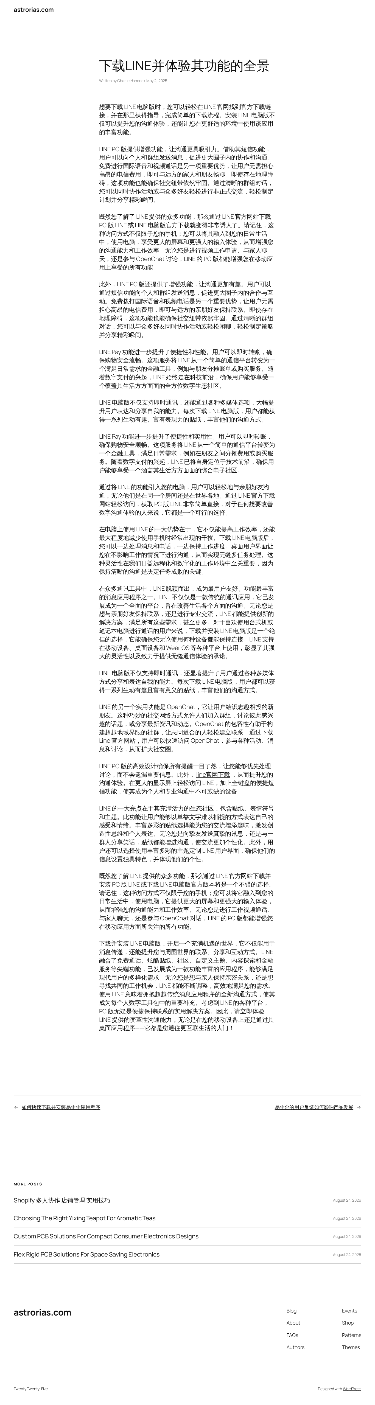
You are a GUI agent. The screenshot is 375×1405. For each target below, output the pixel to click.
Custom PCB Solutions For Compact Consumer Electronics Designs (106, 1236)
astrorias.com (34, 9)
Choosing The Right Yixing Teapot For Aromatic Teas (85, 1218)
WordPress (352, 1388)
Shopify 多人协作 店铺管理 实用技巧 (62, 1200)
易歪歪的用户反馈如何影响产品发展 (314, 1107)
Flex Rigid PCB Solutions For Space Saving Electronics (87, 1254)
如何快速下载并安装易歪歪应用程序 (61, 1107)
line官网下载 (213, 774)
